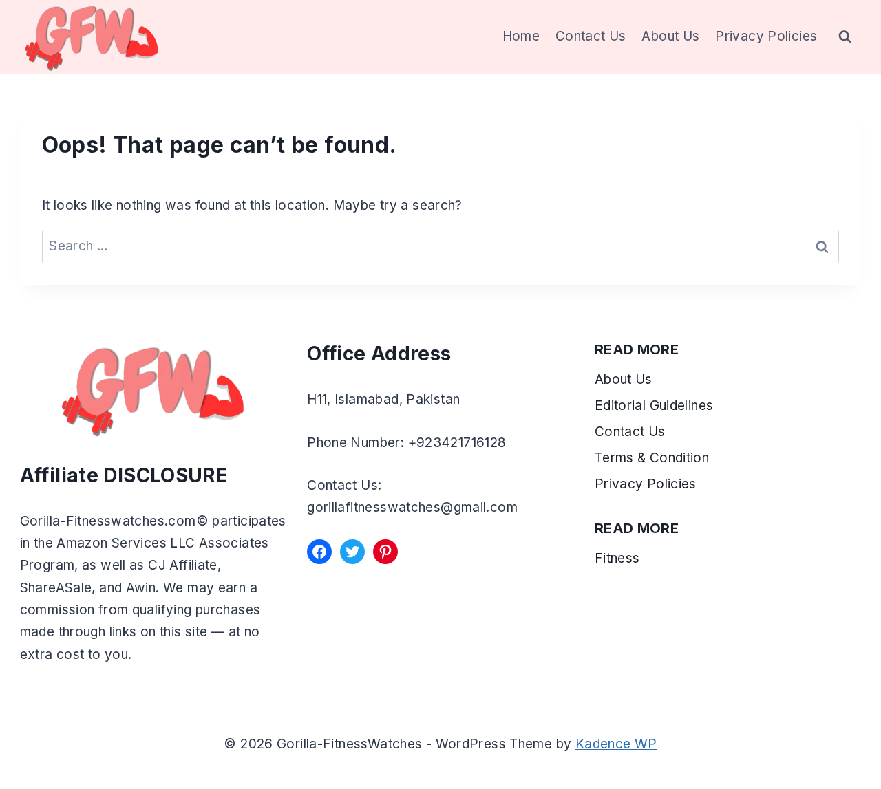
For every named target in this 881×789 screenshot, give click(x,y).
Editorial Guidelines (654, 405)
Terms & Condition (654, 458)
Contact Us (590, 36)
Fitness (617, 558)
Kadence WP (616, 744)
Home (521, 36)
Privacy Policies (766, 36)
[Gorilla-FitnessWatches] (91, 37)
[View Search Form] (845, 37)
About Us (670, 36)
